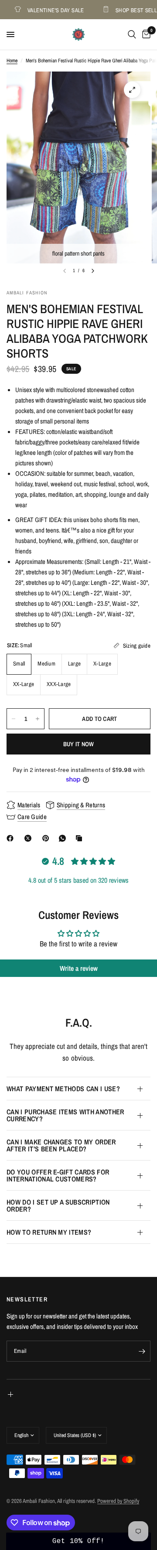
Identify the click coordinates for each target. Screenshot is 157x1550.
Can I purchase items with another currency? (65, 1115)
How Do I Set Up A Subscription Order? (58, 1205)
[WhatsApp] (64, 838)
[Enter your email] (141, 1351)
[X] (29, 838)
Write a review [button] (79, 968)
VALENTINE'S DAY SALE (50, 10)
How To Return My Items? (49, 1232)
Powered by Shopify (118, 1501)
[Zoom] (132, 90)
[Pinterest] (47, 838)
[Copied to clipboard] (80, 838)
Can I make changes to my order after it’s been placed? (61, 1145)
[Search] (132, 34)
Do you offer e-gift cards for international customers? (58, 1175)
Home (12, 60)
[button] (78, 1541)
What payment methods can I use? (63, 1088)
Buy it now (78, 744)
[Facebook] (12, 838)
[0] (144, 34)
